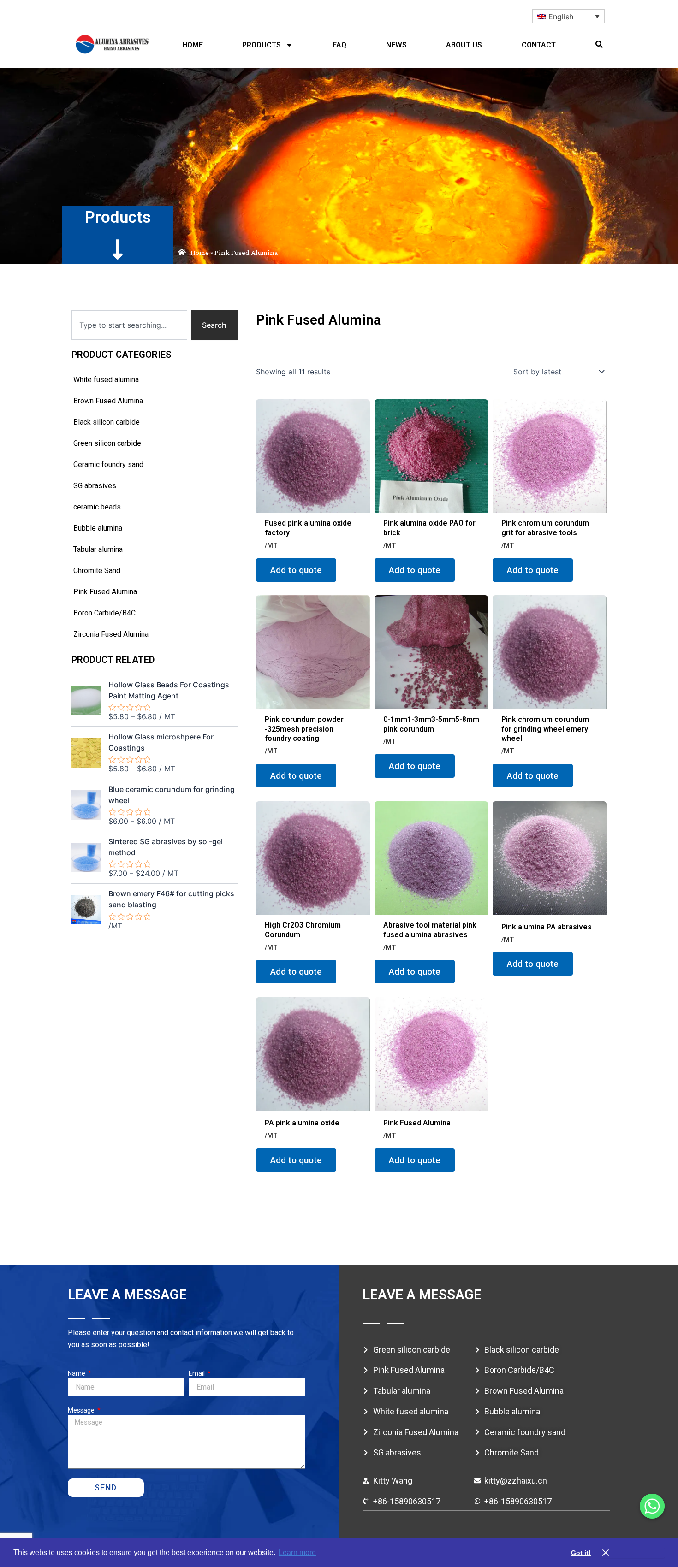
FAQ (339, 45)
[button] (599, 44)
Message (82, 1410)
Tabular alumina (98, 549)
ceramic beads (97, 507)
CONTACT (539, 45)
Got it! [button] (581, 1552)
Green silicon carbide (107, 443)
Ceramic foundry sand (108, 464)
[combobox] (129, 325)
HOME (192, 45)
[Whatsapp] (652, 1506)
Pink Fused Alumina (105, 591)
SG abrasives (94, 485)
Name (77, 1373)
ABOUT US (464, 45)
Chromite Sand (96, 570)
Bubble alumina (97, 528)
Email (197, 1373)
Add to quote (296, 570)
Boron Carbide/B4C (104, 613)
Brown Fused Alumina (108, 400)
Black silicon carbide (106, 422)
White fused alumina (106, 379)
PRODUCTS (261, 45)
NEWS (396, 45)
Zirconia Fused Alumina (111, 634)
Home (199, 252)
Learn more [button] (297, 1552)
